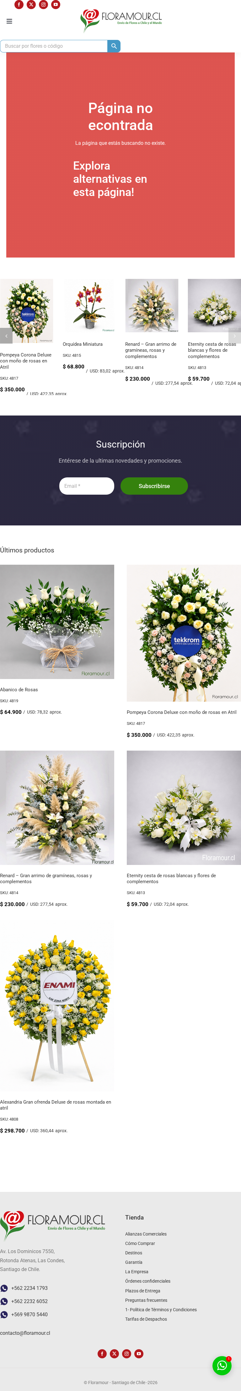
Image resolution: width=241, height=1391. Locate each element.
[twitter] (31, 4)
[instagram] (43, 4)
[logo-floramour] (121, 11)
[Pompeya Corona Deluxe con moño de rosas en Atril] (26, 282)
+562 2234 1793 (29, 1288)
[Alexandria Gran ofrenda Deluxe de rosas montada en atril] (57, 924)
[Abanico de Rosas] (57, 569)
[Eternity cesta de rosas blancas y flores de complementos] (184, 755)
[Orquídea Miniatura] (89, 282)
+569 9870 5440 (29, 1315)
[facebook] (19, 4)
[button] (6, 336)
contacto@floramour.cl (25, 1333)
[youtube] (55, 4)
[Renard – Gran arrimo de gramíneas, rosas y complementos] (152, 282)
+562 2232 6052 (29, 1301)
